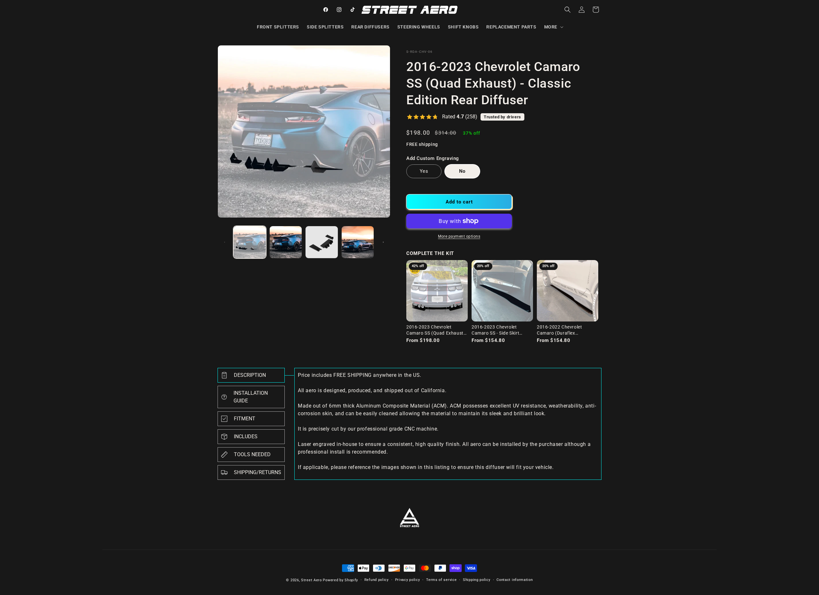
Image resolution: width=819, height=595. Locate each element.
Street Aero (311, 580)
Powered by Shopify (340, 580)
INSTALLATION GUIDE (251, 397)
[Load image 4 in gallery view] (357, 242)
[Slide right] (383, 242)
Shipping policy (476, 580)
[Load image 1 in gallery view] (249, 242)
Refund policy (376, 580)
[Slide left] (225, 242)
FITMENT (244, 419)
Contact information (515, 580)
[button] (553, 27)
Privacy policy (407, 580)
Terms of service (441, 580)
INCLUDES (246, 436)
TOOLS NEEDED (252, 454)
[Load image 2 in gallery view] (285, 242)
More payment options (459, 236)
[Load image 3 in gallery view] (321, 242)
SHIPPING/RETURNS (257, 472)
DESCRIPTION (250, 375)
